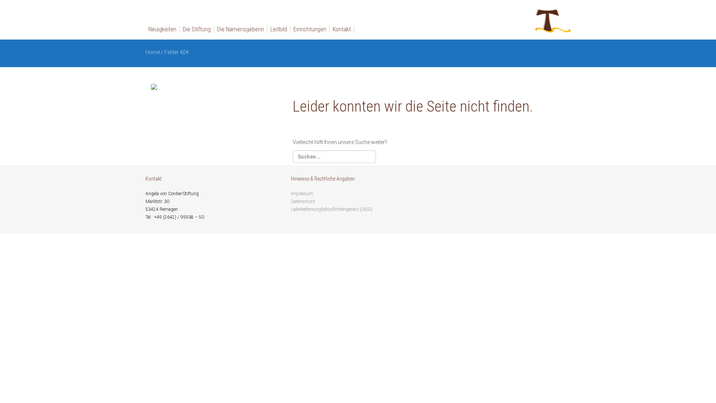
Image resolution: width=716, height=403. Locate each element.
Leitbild (278, 29)
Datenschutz (303, 201)
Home (152, 52)
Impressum (302, 193)
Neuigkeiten (162, 29)
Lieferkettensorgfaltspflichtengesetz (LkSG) (332, 209)
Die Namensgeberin (240, 29)
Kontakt (342, 29)
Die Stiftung (197, 29)
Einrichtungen (309, 29)
